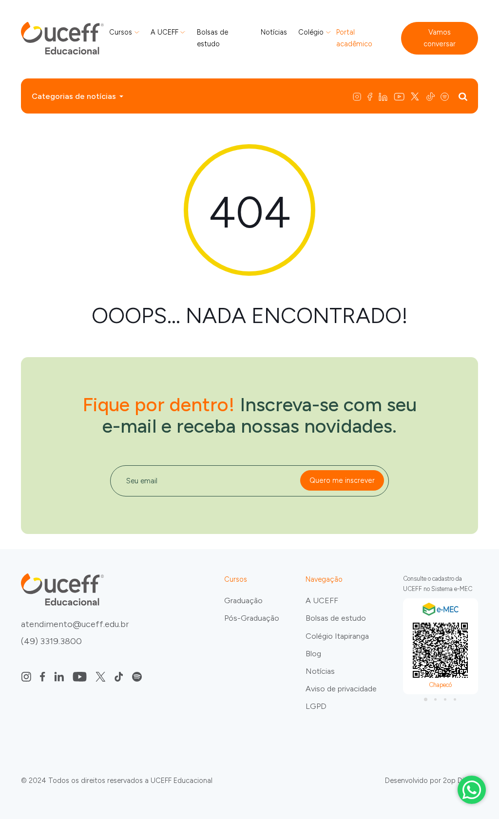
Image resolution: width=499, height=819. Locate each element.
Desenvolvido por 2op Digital (431, 780)
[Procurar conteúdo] (463, 96)
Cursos (120, 32)
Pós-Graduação (251, 618)
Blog (313, 653)
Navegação (324, 579)
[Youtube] (399, 96)
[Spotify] (447, 96)
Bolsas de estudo (212, 38)
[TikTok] (431, 96)
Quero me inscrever (342, 480)
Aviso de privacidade (341, 688)
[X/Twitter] (415, 96)
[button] (426, 699)
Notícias (274, 32)
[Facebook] (370, 96)
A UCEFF (164, 32)
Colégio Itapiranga (337, 636)
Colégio (311, 32)
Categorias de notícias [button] (74, 96)
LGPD (316, 706)
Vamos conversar (439, 38)
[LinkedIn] (383, 96)
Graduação (243, 600)
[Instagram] (359, 96)
